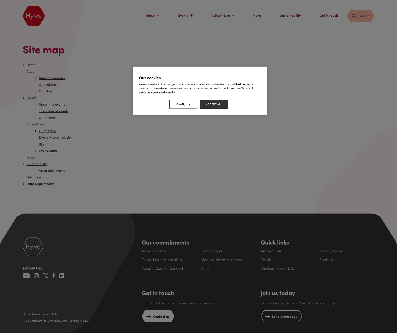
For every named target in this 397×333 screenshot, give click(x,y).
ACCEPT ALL (214, 104)
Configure (183, 104)
